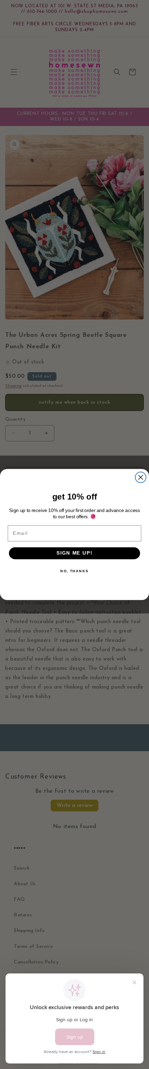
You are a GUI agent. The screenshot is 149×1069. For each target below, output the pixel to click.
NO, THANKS (74, 571)
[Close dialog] (140, 477)
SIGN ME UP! (74, 553)
